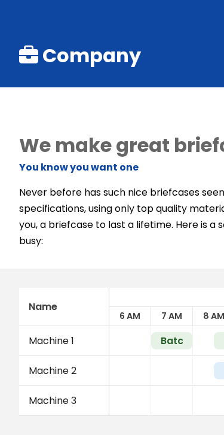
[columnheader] (64, 307)
